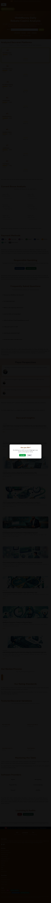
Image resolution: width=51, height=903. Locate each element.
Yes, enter (22, 455)
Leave (29, 455)
